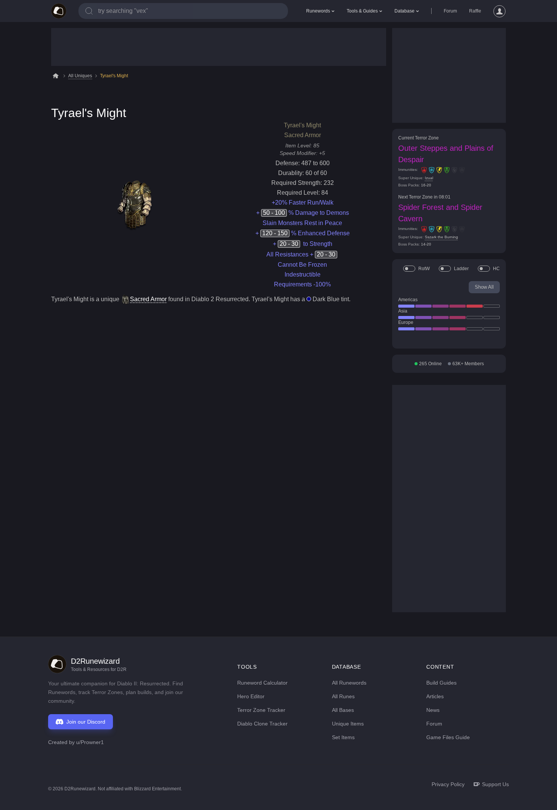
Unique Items (348, 724)
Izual (429, 178)
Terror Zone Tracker (261, 710)
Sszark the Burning (441, 237)
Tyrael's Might (114, 75)
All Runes (343, 696)
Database (404, 11)
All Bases (343, 710)
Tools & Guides (362, 11)
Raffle (475, 11)
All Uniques (80, 75)
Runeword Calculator (262, 683)
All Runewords (349, 683)
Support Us (495, 784)
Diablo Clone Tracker (262, 724)
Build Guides (441, 683)
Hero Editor (250, 696)
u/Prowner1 (90, 742)
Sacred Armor (148, 299)
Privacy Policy (448, 784)
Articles (435, 696)
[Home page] (58, 11)
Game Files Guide (448, 737)
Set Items (343, 737)
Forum (450, 11)
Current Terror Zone (418, 138)
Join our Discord (85, 722)
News (433, 710)
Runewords (318, 11)
